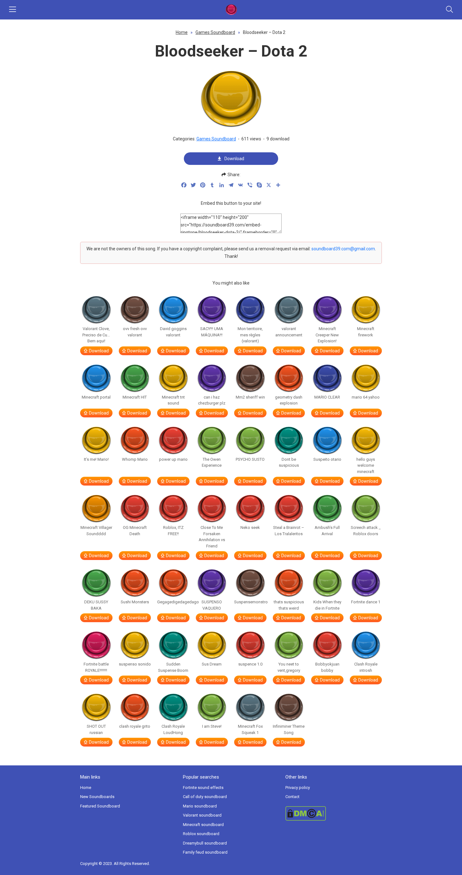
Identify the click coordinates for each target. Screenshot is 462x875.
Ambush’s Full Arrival (327, 530)
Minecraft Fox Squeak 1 (250, 729)
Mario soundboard (200, 806)
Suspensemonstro (250, 602)
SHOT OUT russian (96, 729)
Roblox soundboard (201, 833)
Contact (292, 796)
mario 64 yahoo (366, 397)
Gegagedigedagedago (173, 602)
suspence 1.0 (250, 664)
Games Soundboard (215, 32)
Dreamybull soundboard (205, 843)
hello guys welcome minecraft (365, 465)
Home (182, 32)
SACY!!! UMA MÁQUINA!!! (211, 331)
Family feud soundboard (205, 852)
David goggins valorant (173, 331)
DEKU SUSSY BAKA (96, 605)
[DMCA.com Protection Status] (333, 813)
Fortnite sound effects (203, 787)
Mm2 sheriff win (250, 397)
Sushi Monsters (135, 602)
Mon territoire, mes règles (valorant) (250, 334)
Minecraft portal (96, 397)
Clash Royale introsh (365, 667)
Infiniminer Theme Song (289, 729)
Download (234, 158)
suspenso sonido (135, 664)
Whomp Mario (135, 459)
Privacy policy (297, 787)
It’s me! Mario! (96, 459)
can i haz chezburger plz (211, 400)
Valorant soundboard (202, 815)
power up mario (173, 459)
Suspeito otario (327, 459)
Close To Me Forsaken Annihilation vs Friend (212, 536)
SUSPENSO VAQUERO (211, 605)
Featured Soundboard (100, 806)
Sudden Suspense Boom (173, 667)
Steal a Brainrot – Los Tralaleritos (288, 530)
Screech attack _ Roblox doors (366, 530)
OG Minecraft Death (135, 530)
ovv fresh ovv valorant (135, 331)
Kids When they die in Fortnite (327, 605)
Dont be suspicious (289, 462)
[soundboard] (231, 10)
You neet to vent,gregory (289, 667)
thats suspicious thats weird (289, 605)
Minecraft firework (365, 331)
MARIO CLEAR (327, 397)
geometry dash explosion (288, 400)
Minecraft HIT (135, 397)
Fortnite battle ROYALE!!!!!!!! (96, 667)
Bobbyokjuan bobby (327, 667)
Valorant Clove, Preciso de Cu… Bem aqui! (96, 334)
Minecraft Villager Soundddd (96, 530)
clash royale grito (134, 726)
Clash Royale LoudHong (173, 729)
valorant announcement (288, 331)
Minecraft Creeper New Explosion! (327, 334)
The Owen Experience (212, 462)
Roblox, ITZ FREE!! (173, 530)
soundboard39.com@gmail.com (343, 248)
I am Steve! (212, 726)
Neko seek (250, 527)
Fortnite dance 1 (365, 602)
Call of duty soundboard (205, 796)
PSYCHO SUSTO (250, 459)
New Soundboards (97, 796)
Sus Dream (212, 664)
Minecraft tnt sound (173, 400)
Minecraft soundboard (203, 824)
